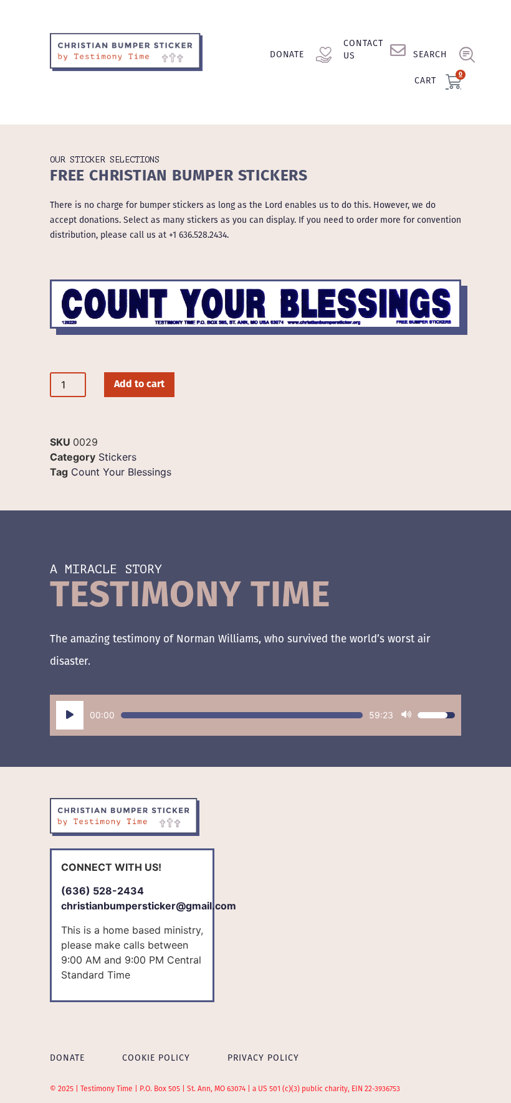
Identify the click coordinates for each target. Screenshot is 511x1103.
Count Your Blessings (121, 472)
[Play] (70, 715)
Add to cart (139, 385)
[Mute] (406, 715)
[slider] (242, 715)
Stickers (117, 457)
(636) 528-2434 (102, 891)
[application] (255, 715)
